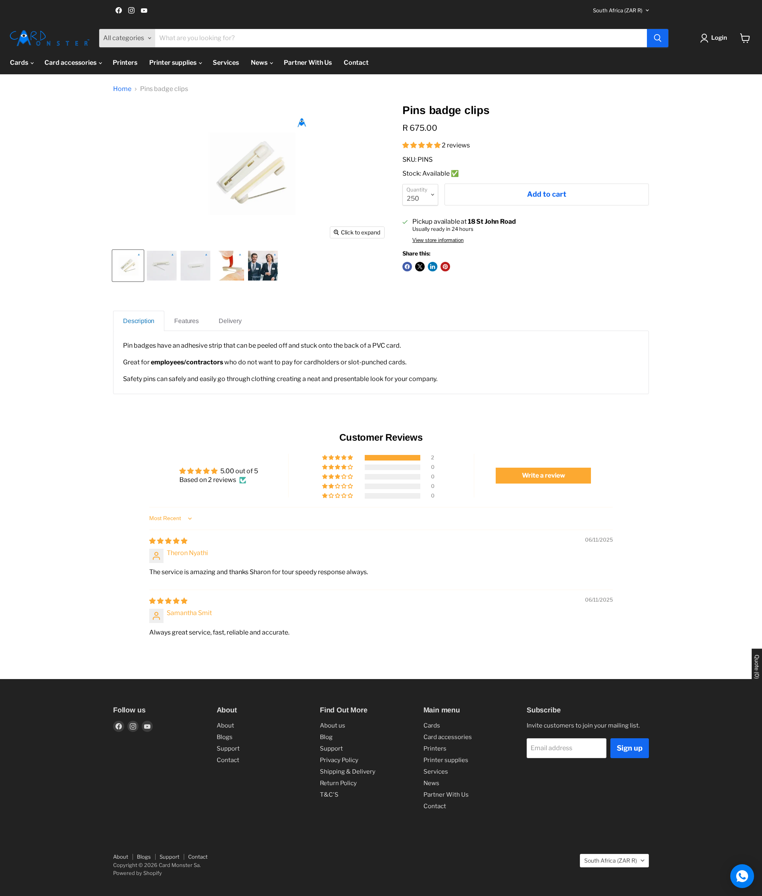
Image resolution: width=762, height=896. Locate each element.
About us (332, 725)
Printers (125, 62)
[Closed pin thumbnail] (195, 265)
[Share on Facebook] (407, 266)
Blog (326, 737)
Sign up (630, 748)
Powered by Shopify (137, 873)
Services (226, 62)
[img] (168, 541)
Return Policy (338, 783)
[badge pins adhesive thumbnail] (229, 265)
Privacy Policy (339, 760)
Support (228, 748)
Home (122, 89)
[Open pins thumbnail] (161, 265)
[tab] (138, 321)
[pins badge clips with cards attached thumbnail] (263, 265)
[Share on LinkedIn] (432, 266)
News (260, 62)
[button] (422, 145)
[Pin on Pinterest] (445, 266)
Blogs (225, 737)
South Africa (618, 10)
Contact (356, 62)
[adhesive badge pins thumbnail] (128, 265)
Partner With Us (308, 62)
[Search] (657, 38)
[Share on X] (420, 266)
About (225, 725)
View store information (438, 240)
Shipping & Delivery (347, 771)
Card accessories (71, 62)
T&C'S (329, 794)
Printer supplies (173, 62)
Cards (19, 62)
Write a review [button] (543, 475)
